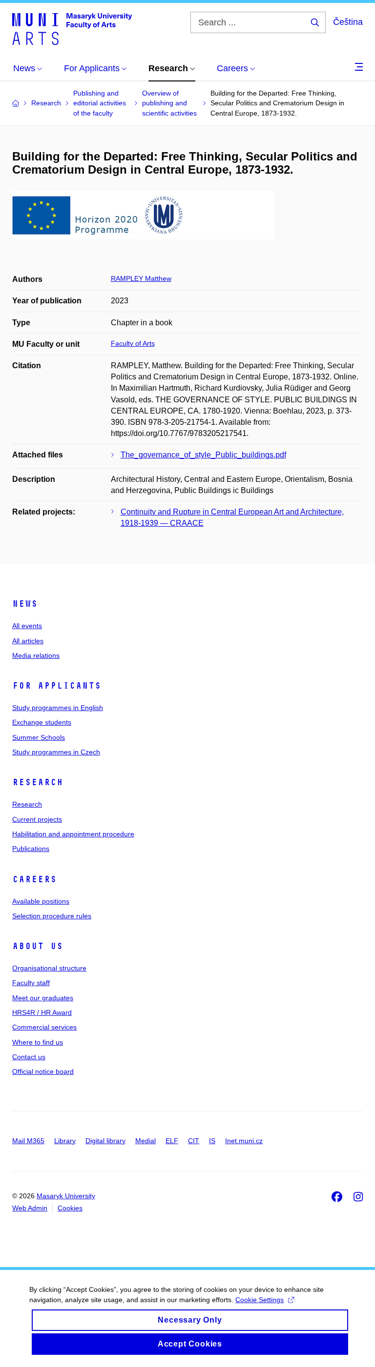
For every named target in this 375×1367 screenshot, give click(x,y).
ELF (172, 1141)
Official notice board (43, 1071)
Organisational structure (49, 968)
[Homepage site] (72, 28)
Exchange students (41, 722)
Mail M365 (28, 1141)
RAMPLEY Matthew (141, 278)
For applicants (56, 685)
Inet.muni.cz (244, 1141)
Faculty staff (31, 983)
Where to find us (37, 1042)
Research (37, 782)
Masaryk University (66, 1196)
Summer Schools (38, 737)
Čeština (348, 22)
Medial (145, 1141)
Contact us (28, 1057)
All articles (27, 641)
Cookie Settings (259, 1300)
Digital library (105, 1141)
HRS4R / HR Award (42, 1012)
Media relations (36, 655)
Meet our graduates (42, 998)
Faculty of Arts (133, 343)
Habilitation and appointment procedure (73, 834)
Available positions (40, 901)
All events (27, 626)
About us (37, 946)
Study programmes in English (57, 708)
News (25, 603)
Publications (30, 848)
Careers (34, 879)
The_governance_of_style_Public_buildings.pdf (203, 455)
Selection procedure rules (51, 916)
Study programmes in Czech (56, 752)
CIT (193, 1141)
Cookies (70, 1208)
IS (212, 1141)
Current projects (37, 819)
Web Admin (29, 1208)
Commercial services (44, 1027)
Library (65, 1141)
